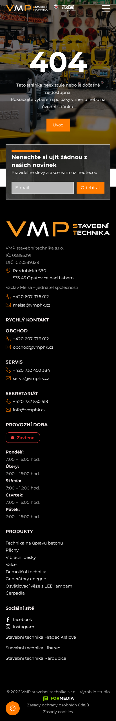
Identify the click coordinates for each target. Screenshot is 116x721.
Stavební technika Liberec (33, 647)
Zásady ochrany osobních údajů (58, 705)
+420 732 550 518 (30, 401)
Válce (11, 564)
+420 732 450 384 (31, 370)
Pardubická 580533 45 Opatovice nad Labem (43, 274)
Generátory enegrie (26, 578)
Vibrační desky (21, 557)
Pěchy (12, 550)
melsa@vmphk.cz (31, 305)
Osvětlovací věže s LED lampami (39, 586)
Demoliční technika (26, 571)
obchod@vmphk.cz (33, 347)
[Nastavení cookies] (13, 708)
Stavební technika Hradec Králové (41, 637)
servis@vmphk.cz (31, 378)
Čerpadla (15, 593)
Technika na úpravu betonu (34, 543)
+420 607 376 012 (31, 296)
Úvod (58, 125)
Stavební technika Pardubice (36, 658)
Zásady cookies (58, 711)
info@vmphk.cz (29, 409)
